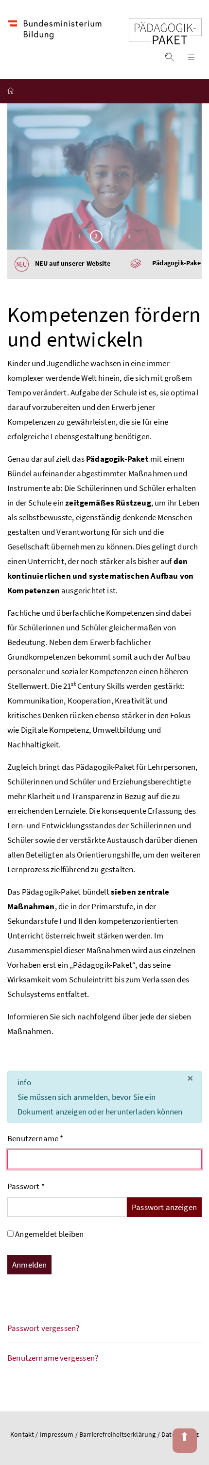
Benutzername (35, 1138)
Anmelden (29, 1264)
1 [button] (79, 236)
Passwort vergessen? (43, 1328)
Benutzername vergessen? (52, 1357)
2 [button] (96, 236)
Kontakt (22, 1434)
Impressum (57, 1434)
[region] (104, 176)
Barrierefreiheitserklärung (118, 1434)
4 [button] (129, 236)
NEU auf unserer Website (69, 263)
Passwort (26, 1186)
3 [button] (112, 236)
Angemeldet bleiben (49, 1234)
